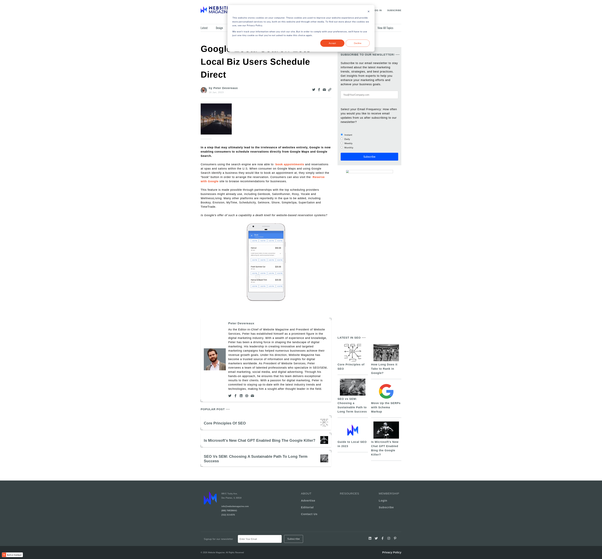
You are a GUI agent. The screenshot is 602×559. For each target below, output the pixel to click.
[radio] (369, 135)
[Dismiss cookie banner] (368, 12)
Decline (357, 43)
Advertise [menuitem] (308, 500)
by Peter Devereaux (223, 88)
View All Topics (385, 28)
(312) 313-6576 (228, 515)
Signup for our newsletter (218, 539)
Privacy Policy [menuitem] (391, 552)
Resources (349, 493)
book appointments (289, 164)
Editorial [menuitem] (307, 507)
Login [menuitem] (383, 500)
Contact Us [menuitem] (309, 514)
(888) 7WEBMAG (229, 510)
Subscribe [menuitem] (386, 507)
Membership (388, 493)
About (306, 493)
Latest (204, 28)
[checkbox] (369, 141)
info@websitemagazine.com (235, 506)
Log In (377, 10)
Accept (332, 43)
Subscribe (394, 10)
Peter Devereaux (241, 323)
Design (219, 28)
